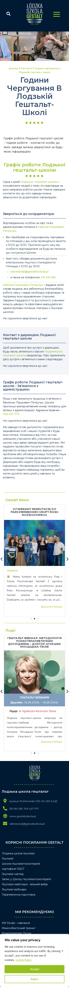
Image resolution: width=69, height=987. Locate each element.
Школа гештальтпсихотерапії (21, 863)
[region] (34, 960)
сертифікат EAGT (13, 869)
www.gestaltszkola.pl (22, 816)
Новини (12, 570)
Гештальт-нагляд (13, 874)
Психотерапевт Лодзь (16, 933)
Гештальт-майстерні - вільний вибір (25, 884)
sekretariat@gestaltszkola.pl (29, 271)
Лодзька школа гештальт (18, 853)
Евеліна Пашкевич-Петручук (23, 285)
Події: (11, 630)
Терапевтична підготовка (18, 894)
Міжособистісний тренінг (18, 928)
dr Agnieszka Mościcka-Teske (38, 711)
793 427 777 (11, 414)
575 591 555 (48, 277)
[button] (31, 618)
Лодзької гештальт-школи (39, 181)
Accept (34, 969)
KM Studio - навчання (16, 923)
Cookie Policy (23, 959)
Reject (34, 979)
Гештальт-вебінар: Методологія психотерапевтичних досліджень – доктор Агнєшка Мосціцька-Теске (34, 642)
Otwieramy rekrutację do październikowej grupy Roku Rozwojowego (34, 512)
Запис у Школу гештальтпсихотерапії (26, 879)
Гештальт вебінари (34, 697)
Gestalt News (17, 500)
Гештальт (8, 858)
